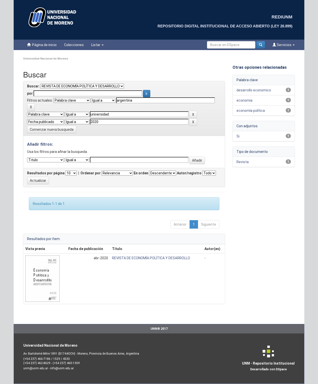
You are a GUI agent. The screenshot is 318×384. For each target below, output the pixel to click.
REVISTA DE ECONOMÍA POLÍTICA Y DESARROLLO (151, 258)
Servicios (284, 45)
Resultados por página (46, 173)
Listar (96, 45)
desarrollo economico (254, 90)
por (30, 93)
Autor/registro (189, 173)
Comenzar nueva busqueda (52, 129)
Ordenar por (90, 173)
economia (244, 100)
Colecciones (74, 45)
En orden (141, 173)
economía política (251, 111)
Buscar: (33, 86)
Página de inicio (44, 45)
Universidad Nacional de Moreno (45, 58)
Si (238, 136)
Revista (243, 162)
